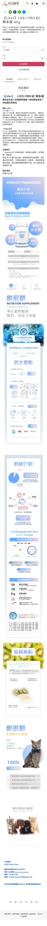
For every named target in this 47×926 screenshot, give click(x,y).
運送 (31, 914)
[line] (10, 12)
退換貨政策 (24, 914)
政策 (34, 914)
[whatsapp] (19, 12)
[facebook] (15, 12)
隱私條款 (7, 914)
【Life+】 (9, 96)
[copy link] (24, 12)
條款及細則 (16, 914)
